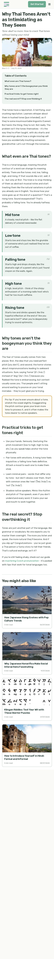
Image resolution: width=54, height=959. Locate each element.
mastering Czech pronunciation (22, 560)
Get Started (37, 4)
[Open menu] (49, 4)
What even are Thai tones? (18, 81)
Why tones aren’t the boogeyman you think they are (26, 87)
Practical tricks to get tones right (22, 94)
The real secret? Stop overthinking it (23, 99)
